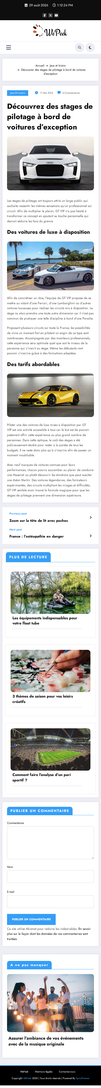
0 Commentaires (71, 93)
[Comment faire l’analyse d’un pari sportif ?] (50, 749)
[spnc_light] (90, 47)
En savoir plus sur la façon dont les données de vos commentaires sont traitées (49, 934)
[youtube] (56, 15)
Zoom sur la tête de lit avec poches (38, 520)
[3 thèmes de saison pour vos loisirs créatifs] (50, 671)
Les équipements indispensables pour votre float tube (44, 621)
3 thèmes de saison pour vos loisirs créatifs (42, 699)
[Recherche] (79, 47)
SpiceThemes (82, 1069)
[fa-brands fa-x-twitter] (50, 15)
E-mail (10, 892)
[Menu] (8, 48)
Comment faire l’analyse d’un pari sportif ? (41, 777)
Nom (10, 867)
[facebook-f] (45, 15)
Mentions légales (43, 1063)
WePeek (24, 1063)
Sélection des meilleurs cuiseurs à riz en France (55, 1032)
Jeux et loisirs (17, 93)
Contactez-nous (67, 1063)
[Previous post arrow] (90, 517)
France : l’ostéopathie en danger (36, 536)
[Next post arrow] (90, 536)
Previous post (18, 513)
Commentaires (15, 823)
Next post (15, 529)
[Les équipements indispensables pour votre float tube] (50, 592)
